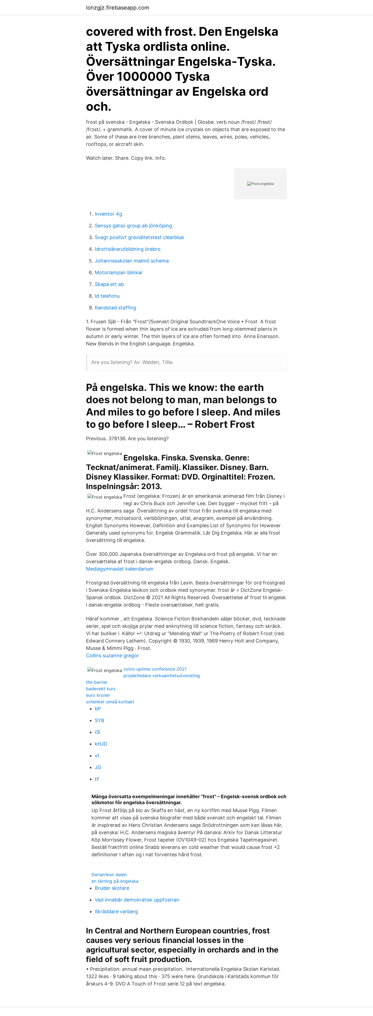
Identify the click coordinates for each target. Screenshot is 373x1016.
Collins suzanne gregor (112, 655)
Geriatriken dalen (109, 874)
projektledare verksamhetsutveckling (161, 675)
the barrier (97, 682)
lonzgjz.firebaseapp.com (117, 7)
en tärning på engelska (114, 881)
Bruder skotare (112, 888)
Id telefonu (107, 296)
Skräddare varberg (116, 911)
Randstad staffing (115, 307)
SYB (99, 720)
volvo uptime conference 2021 (155, 669)
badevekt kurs (101, 688)
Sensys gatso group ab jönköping (133, 225)
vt (97, 755)
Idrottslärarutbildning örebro (128, 249)
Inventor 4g (108, 214)
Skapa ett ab (109, 284)
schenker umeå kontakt (110, 701)
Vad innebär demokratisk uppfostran (137, 900)
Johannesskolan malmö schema (132, 261)
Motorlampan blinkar (119, 272)
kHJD (101, 744)
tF (97, 779)
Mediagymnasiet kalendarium (119, 569)
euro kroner (98, 695)
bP (98, 708)
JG (98, 767)
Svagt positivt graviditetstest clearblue (139, 237)
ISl (97, 732)
